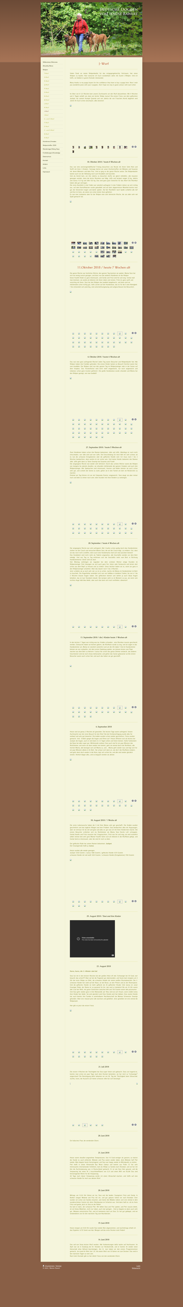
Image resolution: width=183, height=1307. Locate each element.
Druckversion (50, 1266)
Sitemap (58, 1266)
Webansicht (136, 1268)
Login (138, 1266)
